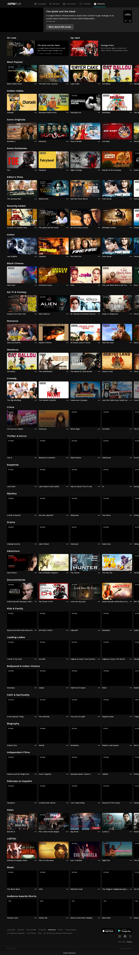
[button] (60, 27)
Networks (101, 4)
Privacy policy (70, 930)
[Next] (132, 73)
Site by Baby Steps (126, 948)
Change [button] (129, 942)
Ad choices (31, 933)
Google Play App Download (124, 931)
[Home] (14, 4)
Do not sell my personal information (58, 933)
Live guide (42, 4)
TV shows (87, 4)
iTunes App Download (108, 931)
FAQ (39, 933)
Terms (60, 930)
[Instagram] (119, 936)
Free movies (71, 4)
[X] (130, 936)
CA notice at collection (16, 933)
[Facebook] (125, 936)
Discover (56, 4)
